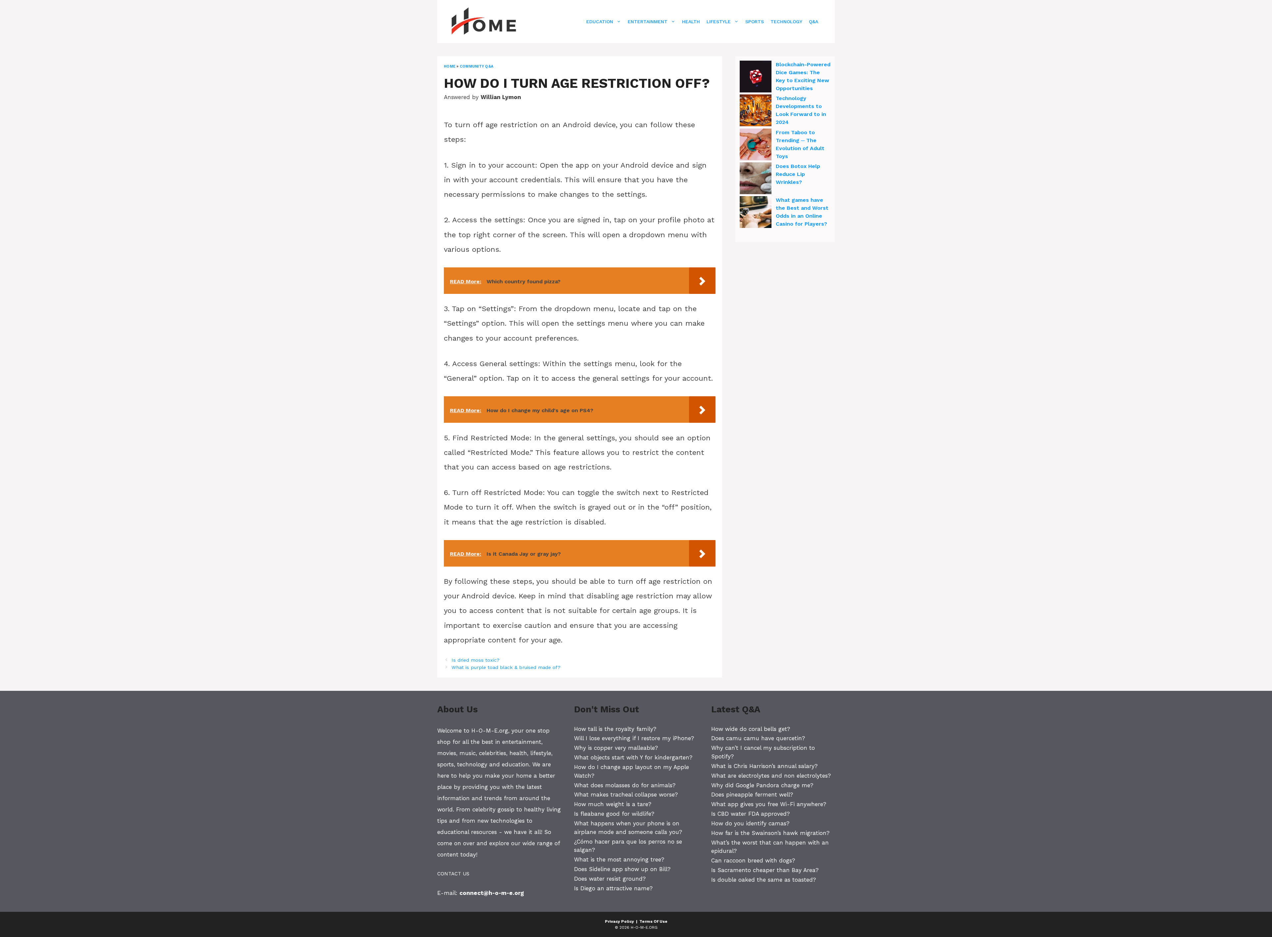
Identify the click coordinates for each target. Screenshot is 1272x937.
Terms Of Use (653, 921)
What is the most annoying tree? (619, 859)
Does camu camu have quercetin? (758, 738)
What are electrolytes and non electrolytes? (771, 775)
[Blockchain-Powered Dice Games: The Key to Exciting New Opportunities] (755, 77)
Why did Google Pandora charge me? (762, 785)
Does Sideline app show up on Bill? (622, 869)
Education (599, 21)
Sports (754, 21)
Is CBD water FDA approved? (750, 813)
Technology (786, 21)
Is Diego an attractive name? (613, 888)
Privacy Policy (619, 921)
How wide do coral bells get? (750, 729)
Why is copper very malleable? (616, 747)
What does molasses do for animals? (624, 785)
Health (691, 21)
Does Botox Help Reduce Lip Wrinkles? (798, 174)
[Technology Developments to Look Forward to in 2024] (755, 111)
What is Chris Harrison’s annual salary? (764, 766)
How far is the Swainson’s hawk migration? (770, 833)
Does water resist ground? (610, 878)
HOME (449, 66)
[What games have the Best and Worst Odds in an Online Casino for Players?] (755, 213)
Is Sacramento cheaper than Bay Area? (765, 870)
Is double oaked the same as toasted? (763, 879)
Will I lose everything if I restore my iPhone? (634, 738)
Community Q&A (476, 66)
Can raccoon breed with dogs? (753, 860)
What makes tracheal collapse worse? (626, 794)
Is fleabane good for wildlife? (614, 813)
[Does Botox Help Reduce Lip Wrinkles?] (755, 179)
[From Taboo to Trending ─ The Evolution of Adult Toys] (755, 145)
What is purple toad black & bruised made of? (505, 667)
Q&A (813, 21)
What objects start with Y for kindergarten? (633, 757)
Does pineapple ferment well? (752, 794)
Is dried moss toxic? (475, 660)
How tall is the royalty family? (615, 729)
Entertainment (647, 21)
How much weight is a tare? (612, 804)
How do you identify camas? (750, 823)
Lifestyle (719, 21)
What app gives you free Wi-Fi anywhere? (768, 804)
